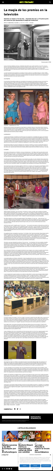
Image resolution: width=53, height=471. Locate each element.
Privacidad (37, 468)
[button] (50, 454)
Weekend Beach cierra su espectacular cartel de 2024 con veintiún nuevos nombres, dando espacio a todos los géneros (25, 452)
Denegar (35, 465)
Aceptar (24, 465)
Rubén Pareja (11, 22)
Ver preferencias (46, 465)
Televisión (16, 22)
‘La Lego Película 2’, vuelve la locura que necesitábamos (42, 448)
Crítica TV (6, 22)
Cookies (32, 468)
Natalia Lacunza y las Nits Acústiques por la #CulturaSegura (9, 448)
